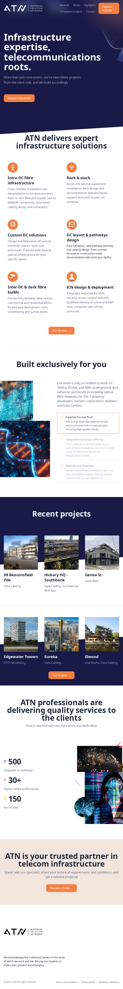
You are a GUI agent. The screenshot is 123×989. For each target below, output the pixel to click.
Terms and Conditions (67, 982)
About (76, 5)
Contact (90, 11)
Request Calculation (19, 98)
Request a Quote (108, 8)
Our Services (61, 330)
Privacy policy (88, 982)
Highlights (90, 5)
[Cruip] (61, 931)
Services (64, 5)
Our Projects (61, 675)
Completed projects (71, 11)
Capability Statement (108, 982)
